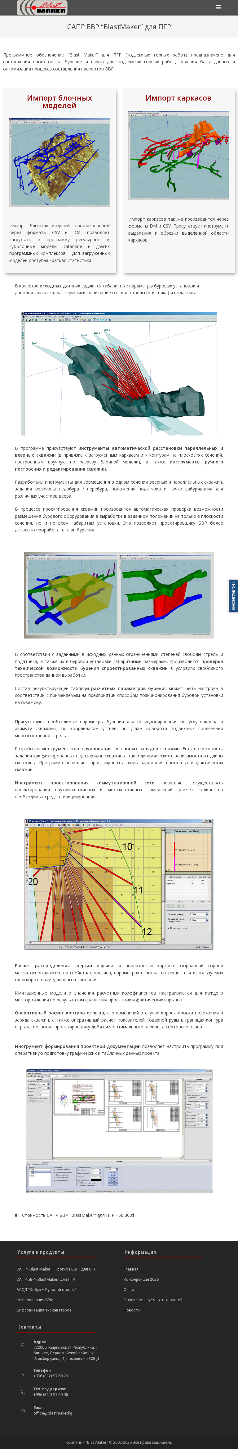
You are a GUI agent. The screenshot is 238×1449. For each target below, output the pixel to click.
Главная (131, 1269)
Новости (132, 1310)
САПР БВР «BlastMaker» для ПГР (45, 1279)
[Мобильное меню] (219, 8)
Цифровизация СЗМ (35, 1300)
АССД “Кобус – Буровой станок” (46, 1289)
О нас (129, 1289)
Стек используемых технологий (153, 1300)
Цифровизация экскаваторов (44, 1310)
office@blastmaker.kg (52, 1413)
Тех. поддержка (233, 596)
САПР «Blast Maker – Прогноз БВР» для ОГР (56, 1269)
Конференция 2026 (141, 1279)
